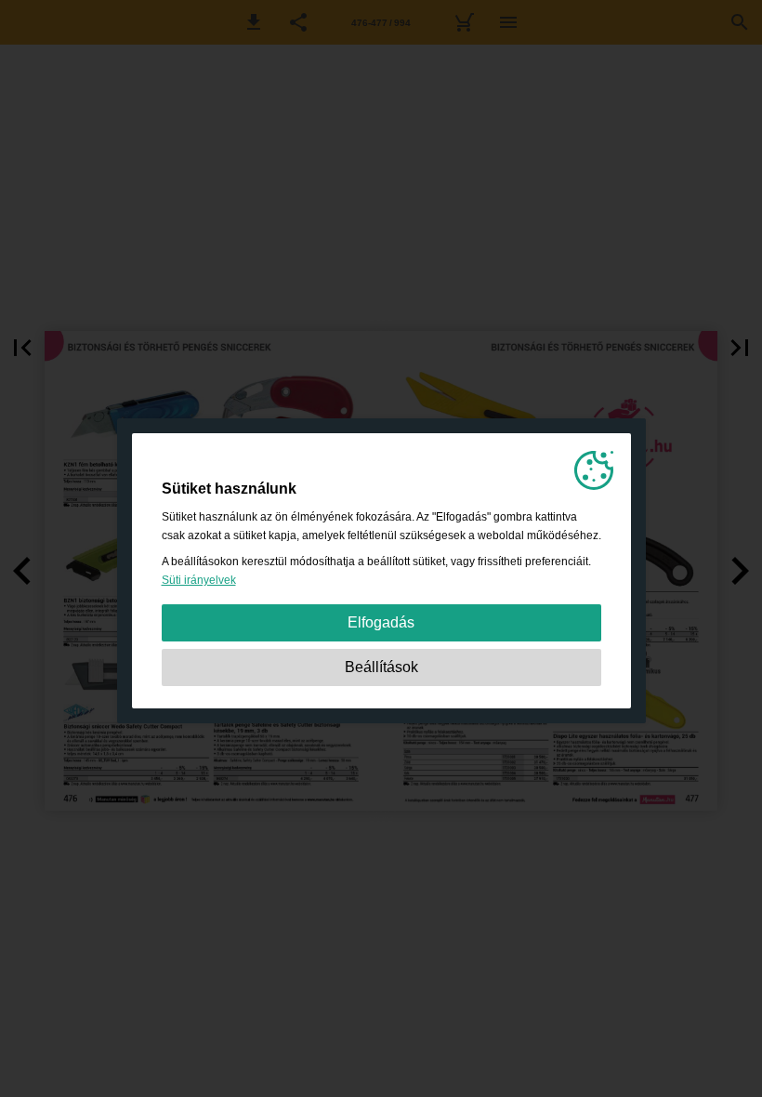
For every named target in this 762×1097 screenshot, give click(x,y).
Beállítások (381, 667)
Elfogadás (381, 622)
